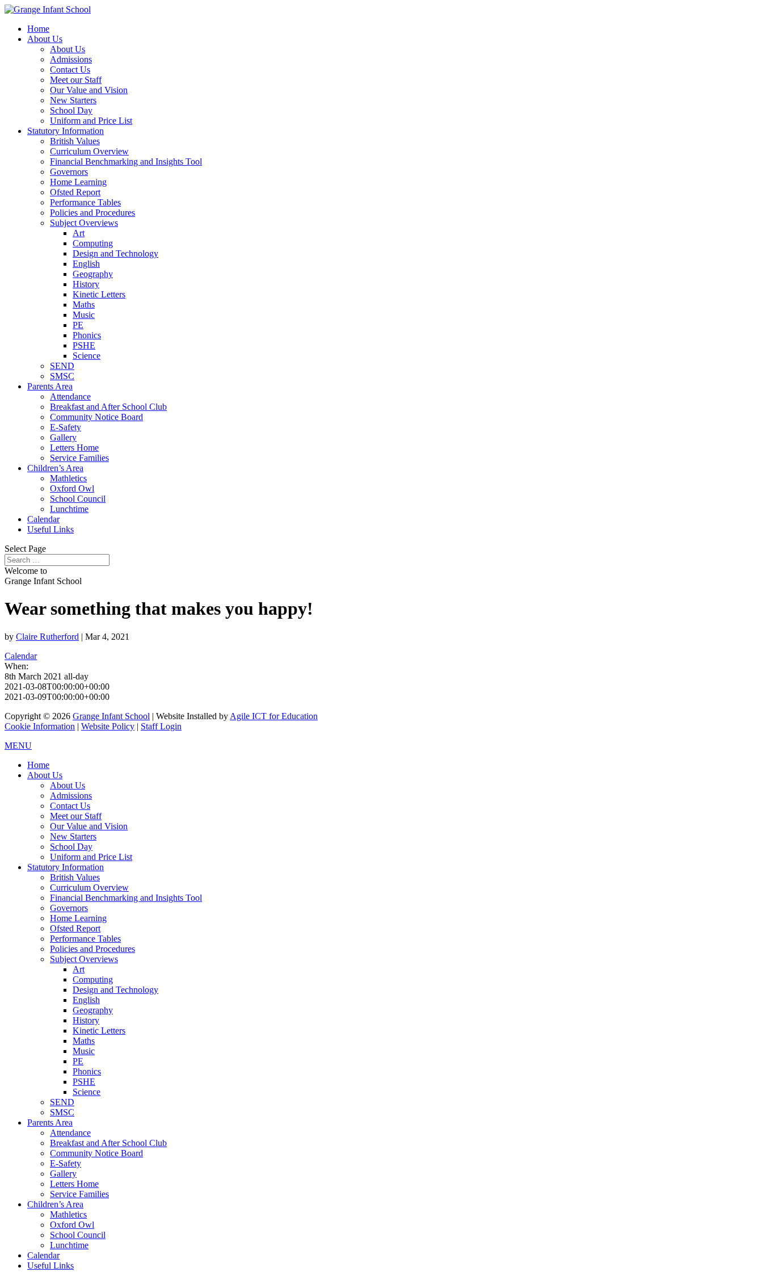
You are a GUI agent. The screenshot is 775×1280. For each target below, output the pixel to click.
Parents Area (50, 386)
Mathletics (68, 478)
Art (79, 233)
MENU (18, 745)
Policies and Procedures (92, 212)
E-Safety (65, 427)
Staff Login (161, 726)
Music (84, 315)
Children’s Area (55, 468)
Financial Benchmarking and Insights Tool (126, 161)
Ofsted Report (75, 192)
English (86, 263)
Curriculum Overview (89, 151)
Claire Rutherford (47, 636)
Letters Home (74, 447)
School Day (71, 110)
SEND (62, 366)
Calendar (43, 519)
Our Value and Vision (89, 90)
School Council (78, 498)
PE (78, 325)
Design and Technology (115, 253)
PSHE (84, 345)
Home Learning (78, 182)
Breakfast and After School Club (108, 407)
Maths (84, 304)
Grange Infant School (111, 716)
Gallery (63, 437)
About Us (44, 39)
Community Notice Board (96, 417)
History (86, 284)
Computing (93, 243)
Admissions (71, 59)
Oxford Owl (72, 488)
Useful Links (50, 529)
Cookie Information (40, 726)
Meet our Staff (76, 80)
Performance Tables (85, 202)
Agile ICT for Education (274, 716)
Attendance (70, 396)
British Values (75, 141)
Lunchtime (69, 509)
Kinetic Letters (99, 294)
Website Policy (107, 726)
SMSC (62, 376)
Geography (93, 274)
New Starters (73, 100)
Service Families (79, 458)
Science (86, 355)
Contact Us (70, 69)
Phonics (87, 335)
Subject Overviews (84, 223)
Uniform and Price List (91, 120)
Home (38, 28)
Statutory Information (65, 131)
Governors (69, 172)
